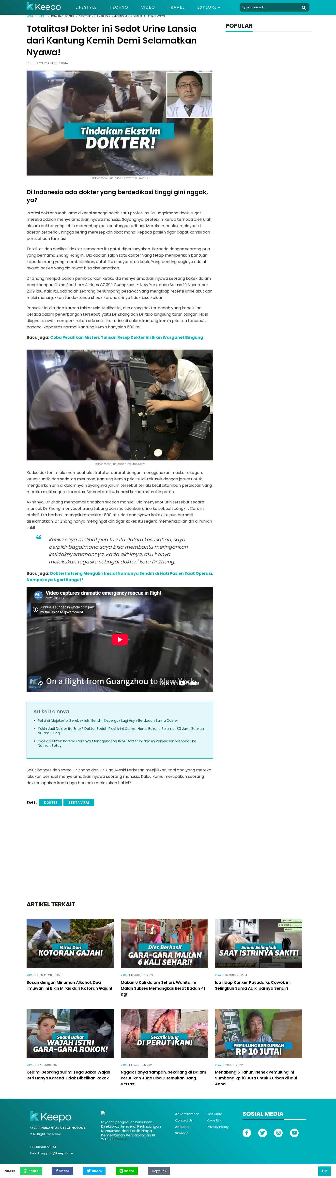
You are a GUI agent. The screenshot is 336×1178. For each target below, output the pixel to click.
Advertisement (187, 1114)
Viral (42, 16)
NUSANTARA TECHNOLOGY (63, 1127)
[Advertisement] (168, 860)
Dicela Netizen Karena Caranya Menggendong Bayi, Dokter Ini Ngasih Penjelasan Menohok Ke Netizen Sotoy (117, 743)
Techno (119, 7)
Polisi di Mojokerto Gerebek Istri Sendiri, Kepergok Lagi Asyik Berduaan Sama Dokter (108, 720)
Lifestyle (86, 7)
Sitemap (182, 1133)
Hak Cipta (214, 1114)
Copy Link (159, 1170)
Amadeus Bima (57, 63)
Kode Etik (214, 1120)
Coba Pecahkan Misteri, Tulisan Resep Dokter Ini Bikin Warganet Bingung (126, 337)
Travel (176, 7)
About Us (182, 1126)
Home (30, 16)
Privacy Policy (218, 1126)
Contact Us (184, 1120)
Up (324, 1171)
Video (148, 7)
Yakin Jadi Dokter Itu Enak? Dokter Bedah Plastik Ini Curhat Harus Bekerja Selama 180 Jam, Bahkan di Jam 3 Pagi (121, 731)
